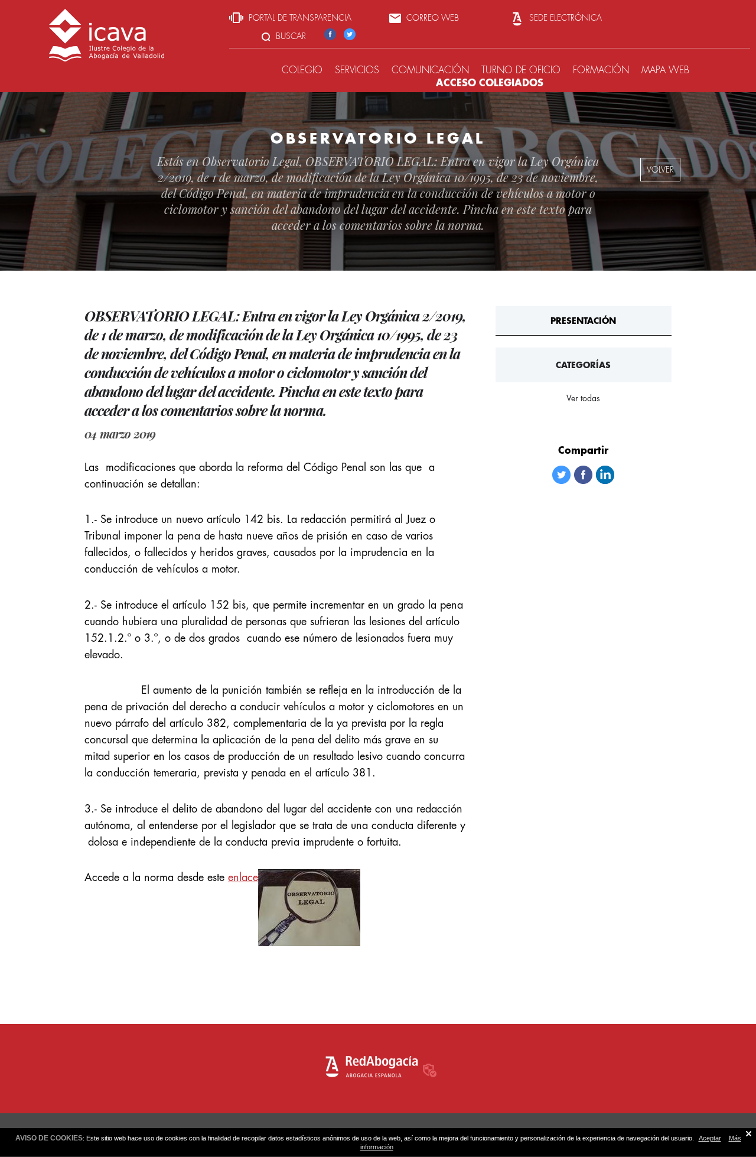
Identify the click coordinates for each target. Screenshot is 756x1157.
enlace (243, 877)
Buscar (289, 36)
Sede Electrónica (564, 17)
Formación (601, 70)
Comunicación (430, 70)
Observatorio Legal (250, 161)
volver (660, 169)
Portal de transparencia (298, 17)
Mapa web (665, 70)
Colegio (302, 70)
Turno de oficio (521, 70)
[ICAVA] (106, 57)
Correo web (431, 17)
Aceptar (710, 1138)
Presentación (583, 320)
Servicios (357, 70)
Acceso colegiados (489, 82)
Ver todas (583, 398)
